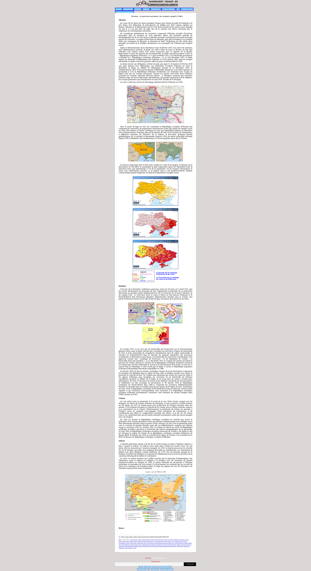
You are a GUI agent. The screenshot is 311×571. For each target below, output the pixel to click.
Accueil (118, 9)
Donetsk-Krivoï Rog (159, 539)
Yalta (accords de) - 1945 (130, 548)
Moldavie (132, 541)
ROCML (138, 9)
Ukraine (127, 543)
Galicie (171, 539)
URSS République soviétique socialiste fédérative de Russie (163, 546)
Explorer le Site (187, 9)
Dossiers (146, 9)
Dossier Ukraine (133, 539)
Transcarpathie (122, 543)
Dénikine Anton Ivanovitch (148, 539)
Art (178, 9)
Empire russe (167, 539)
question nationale (160, 541)
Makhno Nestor (125, 541)
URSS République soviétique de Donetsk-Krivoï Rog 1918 (154, 544)
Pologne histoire (137, 541)
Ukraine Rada (140, 543)
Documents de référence (124, 12)
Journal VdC (128, 9)
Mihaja (120, 539)
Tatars (185, 541)
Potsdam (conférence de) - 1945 (149, 541)
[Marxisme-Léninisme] (157, 5)
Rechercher (155, 561)
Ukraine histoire (133, 543)
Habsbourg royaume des (179, 539)
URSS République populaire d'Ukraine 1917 (164, 543)
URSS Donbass (150, 543)
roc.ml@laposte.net (159, 558)
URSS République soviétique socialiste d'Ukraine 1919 (137, 546)
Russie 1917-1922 (180, 541)
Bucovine (140, 539)
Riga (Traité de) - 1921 (170, 541)
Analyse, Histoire (169, 9)
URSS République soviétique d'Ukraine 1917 (131, 544)
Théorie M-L (155, 9)
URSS (145, 543)
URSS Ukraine (180, 546)
